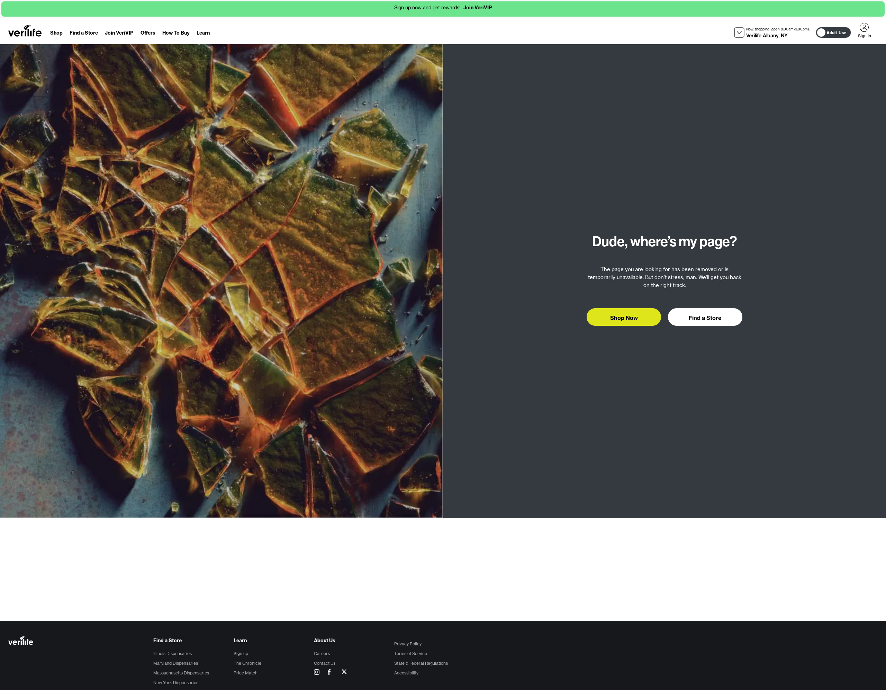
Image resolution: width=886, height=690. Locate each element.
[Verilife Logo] (80, 641)
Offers (148, 33)
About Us (324, 640)
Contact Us (324, 663)
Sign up (241, 653)
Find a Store (84, 33)
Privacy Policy (408, 643)
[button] (772, 33)
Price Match (245, 672)
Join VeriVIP (477, 7)
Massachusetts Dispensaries (181, 672)
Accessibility (406, 672)
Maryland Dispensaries (175, 663)
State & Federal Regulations (421, 663)
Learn (203, 33)
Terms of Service (410, 653)
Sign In (864, 27)
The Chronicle (247, 663)
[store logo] (25, 31)
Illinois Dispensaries (172, 653)
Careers (322, 653)
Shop (56, 33)
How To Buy (176, 33)
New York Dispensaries (175, 682)
